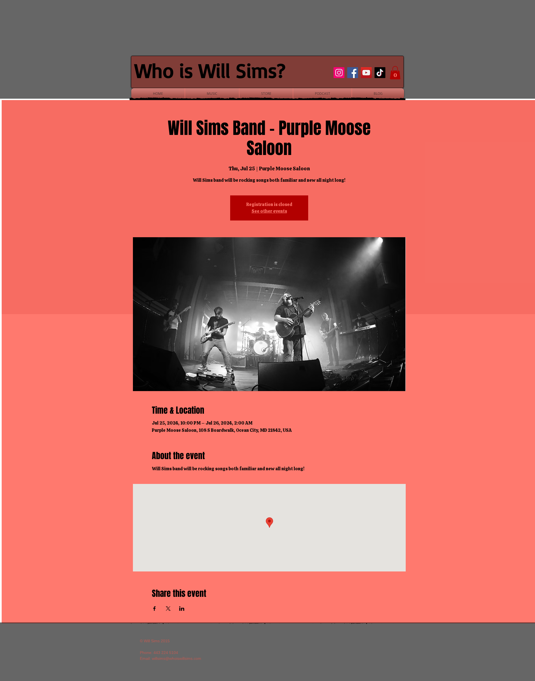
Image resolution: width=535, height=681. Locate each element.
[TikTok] (379, 72)
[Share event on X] (168, 608)
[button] (395, 72)
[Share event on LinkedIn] (181, 608)
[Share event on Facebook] (154, 608)
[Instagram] (339, 72)
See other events (269, 211)
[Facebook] (352, 72)
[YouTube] (366, 72)
